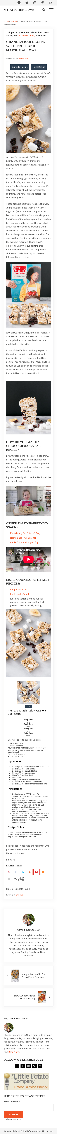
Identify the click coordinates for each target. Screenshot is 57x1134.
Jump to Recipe (20, 66)
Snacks (14, 21)
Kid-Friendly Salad (19, 594)
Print (28, 706)
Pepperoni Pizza (18, 589)
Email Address (12, 1101)
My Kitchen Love (19, 9)
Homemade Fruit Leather (23, 537)
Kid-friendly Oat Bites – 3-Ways (25, 533)
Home (6, 21)
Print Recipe (39, 66)
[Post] (23, 872)
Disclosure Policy (26, 35)
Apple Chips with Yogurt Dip (24, 542)
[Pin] (9, 872)
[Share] (16, 872)
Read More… (14, 1051)
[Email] (9, 879)
